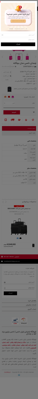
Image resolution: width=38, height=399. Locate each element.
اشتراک (18, 44)
